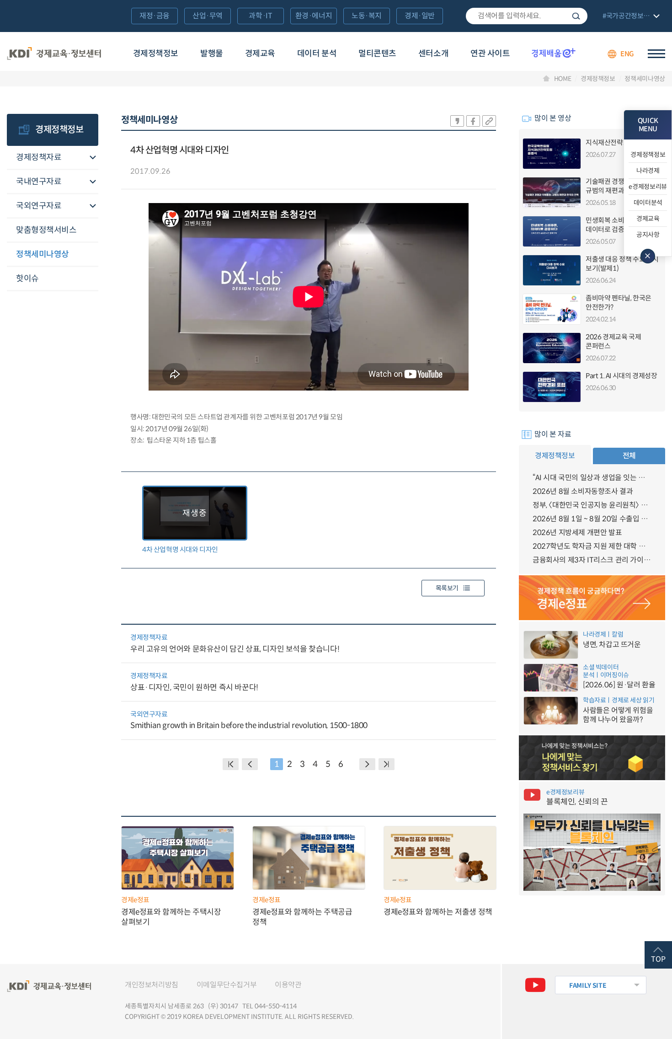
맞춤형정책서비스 (46, 230)
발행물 (211, 53)
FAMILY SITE (587, 985)
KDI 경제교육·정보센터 (54, 54)
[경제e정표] (592, 597)
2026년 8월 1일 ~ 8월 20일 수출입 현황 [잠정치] (592, 519)
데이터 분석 (316, 53)
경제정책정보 (155, 53)
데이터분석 (648, 202)
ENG (627, 53)
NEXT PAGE (387, 764)
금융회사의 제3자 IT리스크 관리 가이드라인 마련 (592, 560)
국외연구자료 (38, 206)
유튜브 (535, 985)
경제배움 (554, 52)
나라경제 (648, 170)
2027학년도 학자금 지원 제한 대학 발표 (592, 546)
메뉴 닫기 (647, 256)
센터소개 (433, 53)
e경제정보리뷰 (648, 186)
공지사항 (648, 234)
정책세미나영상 (644, 78)
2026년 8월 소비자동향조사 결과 (583, 491)
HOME (562, 78)
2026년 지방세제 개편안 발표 (577, 532)
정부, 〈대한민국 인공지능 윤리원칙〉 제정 (592, 505)
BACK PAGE (231, 764)
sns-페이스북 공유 (473, 121)
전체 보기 (630, 16)
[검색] (526, 16)
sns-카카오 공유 (457, 121)
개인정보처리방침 (151, 985)
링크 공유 (489, 121)
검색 (576, 16)
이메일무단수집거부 (226, 985)
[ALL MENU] (656, 53)
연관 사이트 (490, 53)
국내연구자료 (38, 182)
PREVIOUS (250, 764)
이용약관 (288, 985)
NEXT (367, 764)
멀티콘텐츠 (377, 53)
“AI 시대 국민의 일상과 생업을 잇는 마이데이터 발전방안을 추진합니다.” (592, 477)
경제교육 (260, 53)
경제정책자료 (38, 157)
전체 (629, 456)
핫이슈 (27, 278)
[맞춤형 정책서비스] (592, 757)
